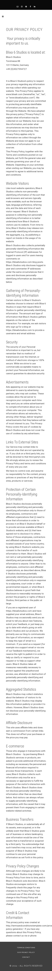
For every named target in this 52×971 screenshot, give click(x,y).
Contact (26, 957)
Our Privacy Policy (26, 952)
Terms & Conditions (26, 948)
